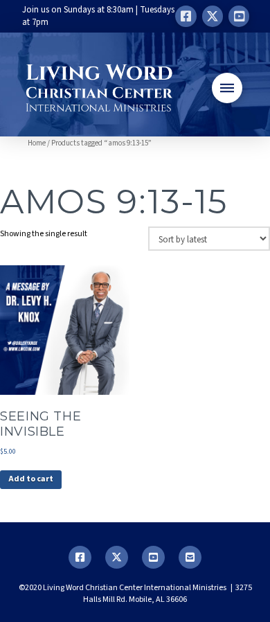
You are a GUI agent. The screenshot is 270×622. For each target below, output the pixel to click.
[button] (227, 88)
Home (37, 143)
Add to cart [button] (30, 479)
